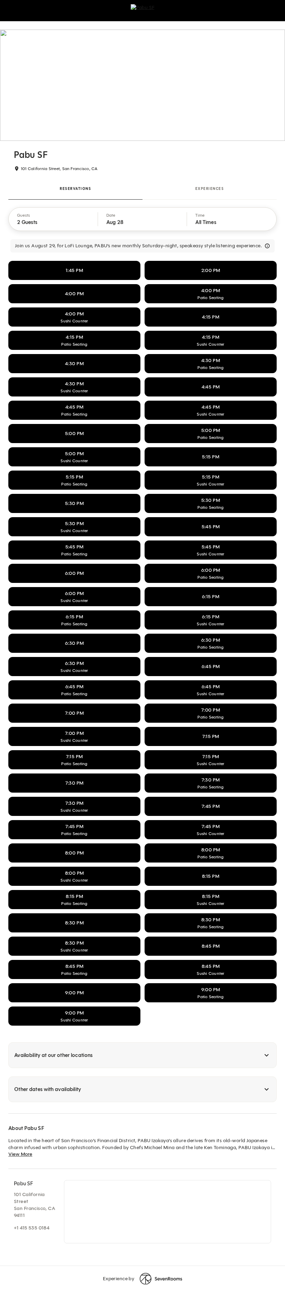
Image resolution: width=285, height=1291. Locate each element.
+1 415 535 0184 (31, 1228)
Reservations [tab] (75, 188)
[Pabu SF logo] (143, 10)
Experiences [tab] (209, 188)
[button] (53, 219)
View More (20, 1154)
